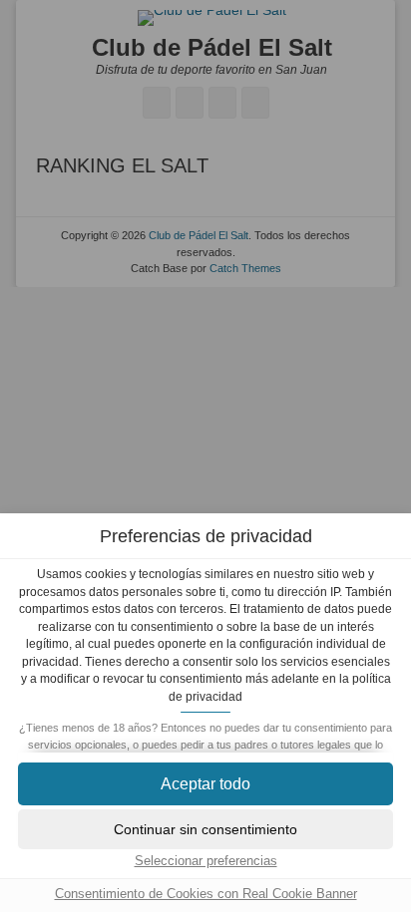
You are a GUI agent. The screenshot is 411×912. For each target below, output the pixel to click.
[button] (205, 783)
